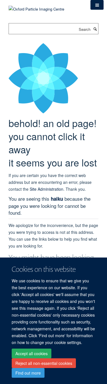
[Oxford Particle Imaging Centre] (36, 8)
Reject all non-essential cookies (43, 363)
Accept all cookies (31, 353)
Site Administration (46, 189)
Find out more (28, 373)
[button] (97, 5)
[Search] (95, 29)
